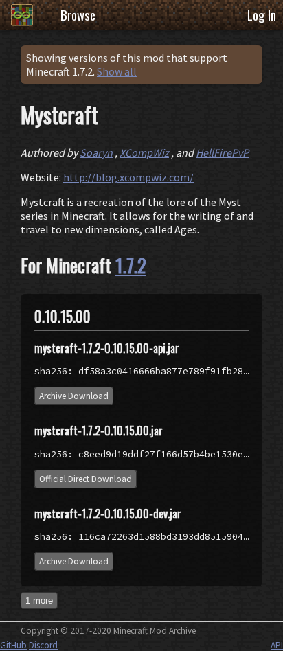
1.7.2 (130, 265)
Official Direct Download (85, 479)
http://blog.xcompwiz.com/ (128, 177)
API (277, 645)
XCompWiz (144, 152)
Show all (117, 71)
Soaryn (96, 152)
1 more (39, 600)
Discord (43, 645)
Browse (77, 14)
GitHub (13, 645)
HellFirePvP (222, 152)
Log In (261, 14)
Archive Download (74, 396)
